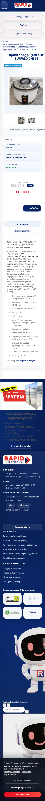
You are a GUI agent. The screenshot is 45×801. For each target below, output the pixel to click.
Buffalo (9, 147)
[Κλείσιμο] (8, 705)
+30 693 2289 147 (31, 497)
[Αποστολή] (27, 712)
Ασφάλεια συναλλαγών (14, 558)
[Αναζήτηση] (10, 5)
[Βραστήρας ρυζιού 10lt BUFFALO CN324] (21, 120)
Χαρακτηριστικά (22, 231)
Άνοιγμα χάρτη (22, 527)
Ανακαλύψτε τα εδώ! (21, 446)
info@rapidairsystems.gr (17, 510)
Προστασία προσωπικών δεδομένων (20, 545)
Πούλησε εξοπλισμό (12, 581)
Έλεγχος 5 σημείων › (24, 16)
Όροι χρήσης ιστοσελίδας (15, 549)
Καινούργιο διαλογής (25, 360)
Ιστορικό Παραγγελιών (13, 573)
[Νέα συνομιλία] (4, 705)
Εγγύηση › (24, 25)
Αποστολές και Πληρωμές (15, 540)
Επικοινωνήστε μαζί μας (14, 536)
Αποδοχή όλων (22, 794)
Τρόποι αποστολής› (24, 33)
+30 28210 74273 (13, 497)
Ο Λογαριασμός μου (12, 568)
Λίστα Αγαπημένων (12, 577)
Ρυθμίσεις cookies (22, 781)
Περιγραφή (22, 224)
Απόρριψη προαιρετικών (22, 787)
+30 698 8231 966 (13, 500)
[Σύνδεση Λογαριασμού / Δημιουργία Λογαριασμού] (35, 5)
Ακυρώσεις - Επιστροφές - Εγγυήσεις (20, 553)
